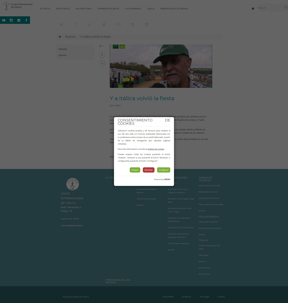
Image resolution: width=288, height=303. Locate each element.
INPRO (167, 179)
